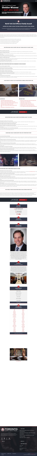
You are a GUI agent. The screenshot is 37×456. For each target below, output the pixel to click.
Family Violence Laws (25, 101)
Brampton (14, 311)
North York (23, 322)
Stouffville (23, 327)
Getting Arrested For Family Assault (27, 105)
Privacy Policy (3, 453)
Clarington (14, 313)
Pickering (23, 325)
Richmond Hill (14, 326)
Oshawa (14, 324)
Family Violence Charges (25, 102)
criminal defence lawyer (32, 171)
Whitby (23, 330)
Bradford (23, 310)
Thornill (14, 328)
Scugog (14, 327)
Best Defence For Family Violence (7, 107)
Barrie (14, 310)
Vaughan (23, 329)
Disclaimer (14, 453)
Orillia (23, 323)
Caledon (23, 312)
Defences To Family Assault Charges (8, 101)
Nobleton (14, 322)
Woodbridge (14, 331)
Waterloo (14, 330)
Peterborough (14, 325)
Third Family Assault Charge (7, 100)
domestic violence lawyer (18, 29)
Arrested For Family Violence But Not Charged (9, 102)
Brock (23, 311)
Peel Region (23, 324)
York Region (23, 331)
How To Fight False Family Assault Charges (28, 106)
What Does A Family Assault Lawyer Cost (28, 100)
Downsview (23, 313)
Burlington (14, 312)
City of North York (18, 361)
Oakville (14, 323)
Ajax (14, 309)
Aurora (23, 309)
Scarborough (23, 326)
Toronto (23, 328)
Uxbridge (14, 329)
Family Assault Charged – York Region (25, 437)
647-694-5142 (11, 10)
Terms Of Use (9, 453)
